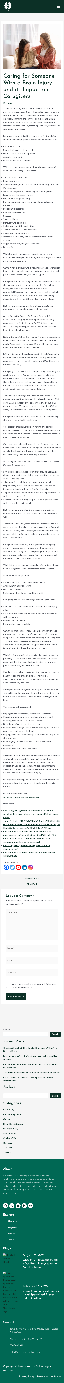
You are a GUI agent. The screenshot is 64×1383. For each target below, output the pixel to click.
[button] (58, 6)
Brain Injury (8, 1109)
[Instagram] (30, 867)
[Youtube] (18, 867)
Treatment (8, 1147)
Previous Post (32, 878)
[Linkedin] (24, 867)
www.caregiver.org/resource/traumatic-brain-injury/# (28, 810)
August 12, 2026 (33, 1255)
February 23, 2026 (35, 1286)
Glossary (7, 1119)
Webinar (7, 1152)
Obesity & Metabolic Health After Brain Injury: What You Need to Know (41, 1264)
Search (6, 1029)
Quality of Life (9, 1138)
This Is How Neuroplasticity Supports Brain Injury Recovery (31, 1072)
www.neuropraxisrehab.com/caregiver (21, 797)
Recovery (7, 103)
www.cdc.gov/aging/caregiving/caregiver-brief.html (27, 831)
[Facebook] (6, 867)
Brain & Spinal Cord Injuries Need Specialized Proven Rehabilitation (41, 1295)
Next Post (32, 884)
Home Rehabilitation (13, 1124)
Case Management (12, 1114)
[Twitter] (12, 867)
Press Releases (10, 1133)
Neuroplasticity (10, 1128)
